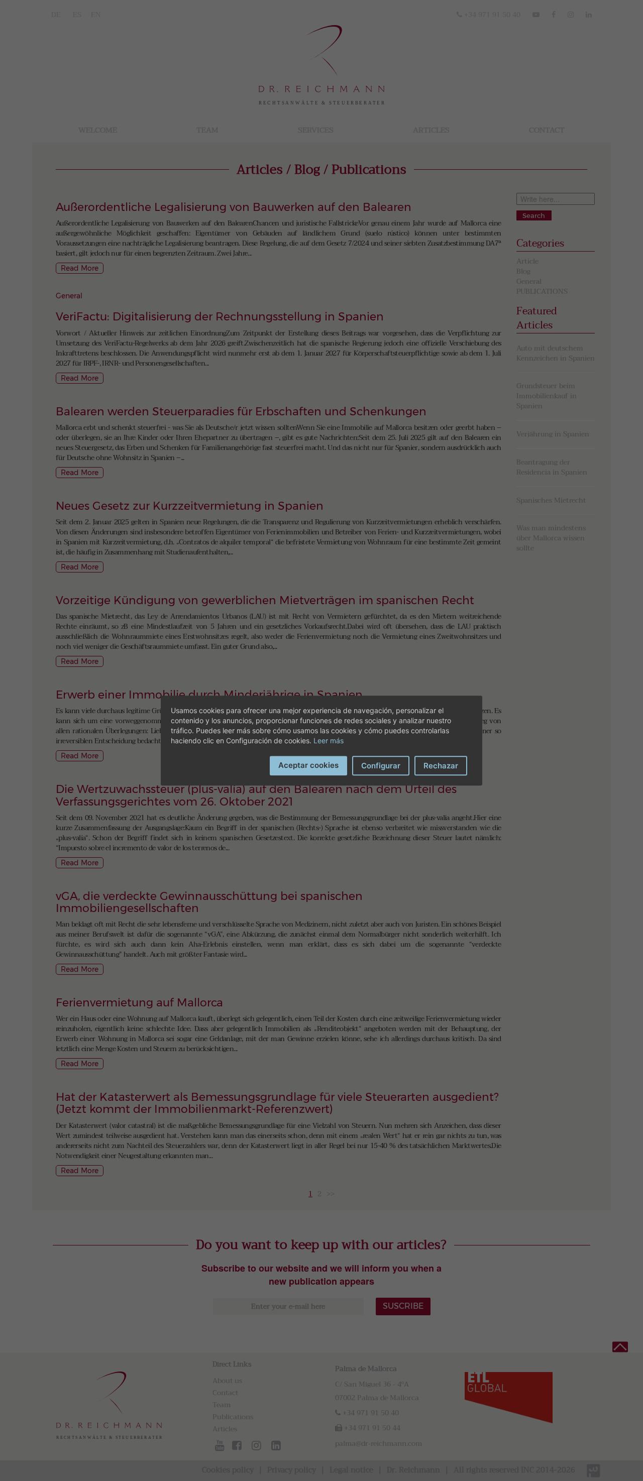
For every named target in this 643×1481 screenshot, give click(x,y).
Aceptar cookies (308, 765)
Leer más (328, 740)
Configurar (380, 765)
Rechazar (440, 765)
